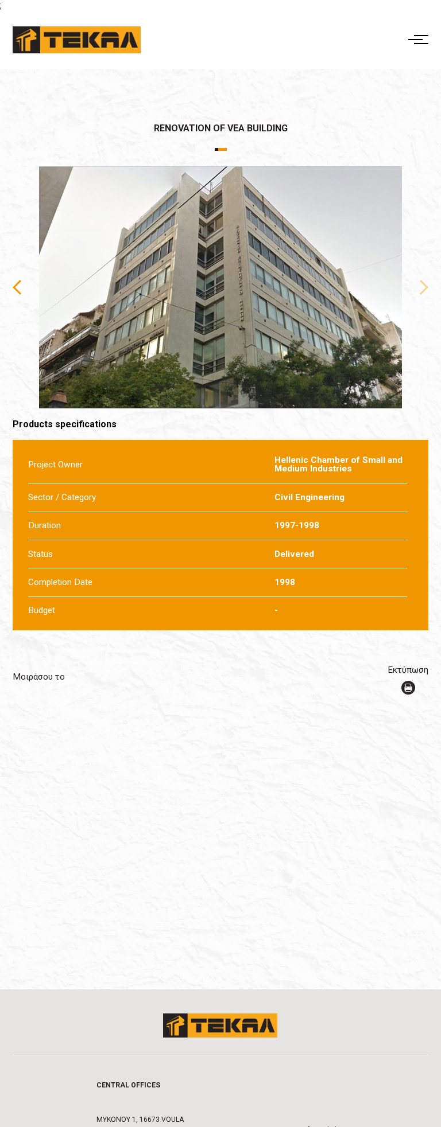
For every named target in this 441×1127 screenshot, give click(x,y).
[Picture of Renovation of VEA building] (221, 287)
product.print (408, 688)
